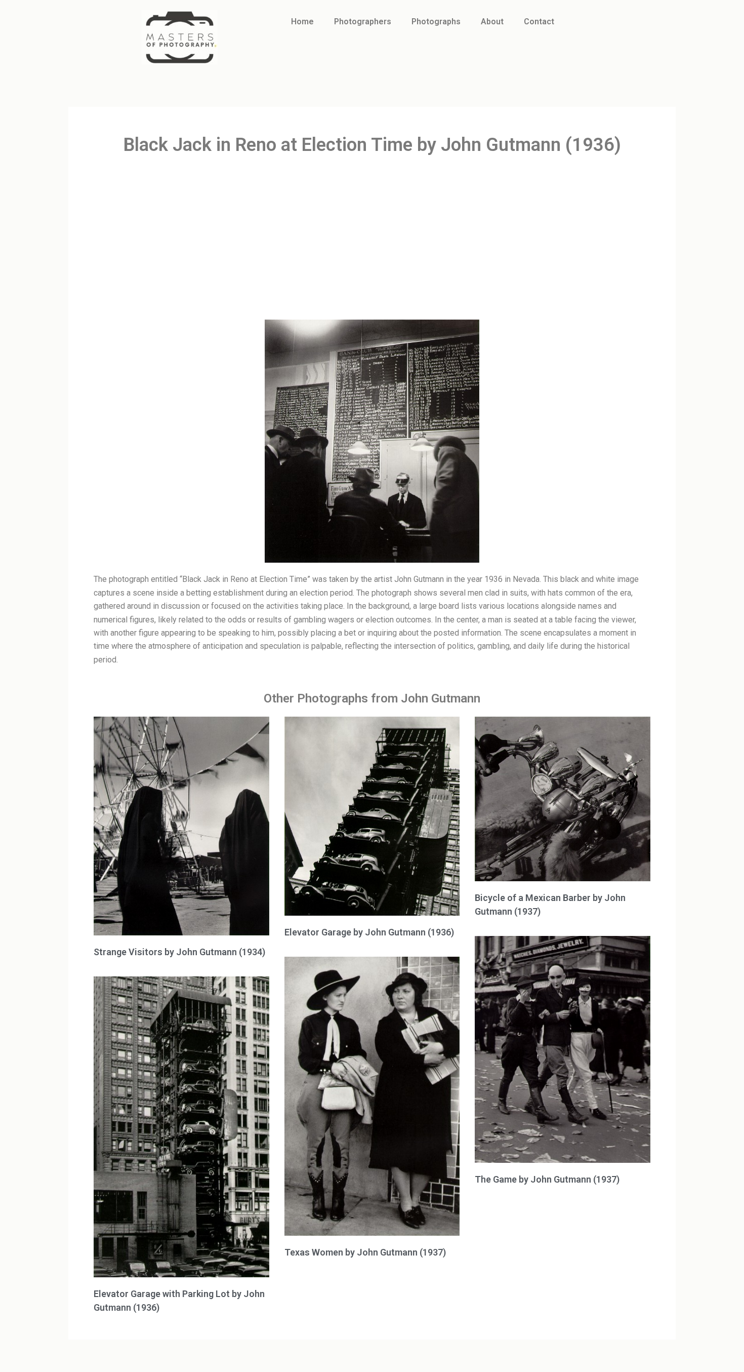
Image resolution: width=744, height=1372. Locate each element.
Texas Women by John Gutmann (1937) (365, 1252)
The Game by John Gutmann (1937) (547, 1179)
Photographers (362, 21)
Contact (539, 21)
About (492, 21)
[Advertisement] (372, 238)
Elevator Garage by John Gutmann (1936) (369, 932)
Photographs (436, 21)
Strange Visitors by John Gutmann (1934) (179, 952)
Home (302, 21)
